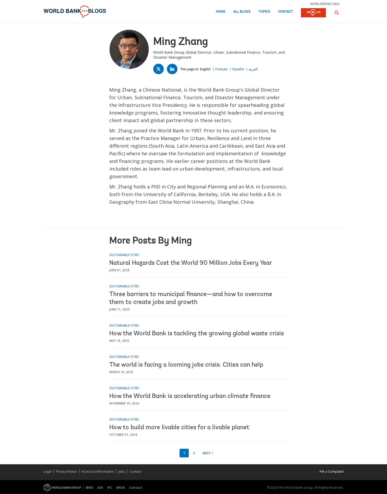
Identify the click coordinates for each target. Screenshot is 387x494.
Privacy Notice (66, 471)
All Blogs (242, 11)
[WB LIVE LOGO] (313, 13)
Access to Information (97, 471)
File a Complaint (332, 471)
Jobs (121, 471)
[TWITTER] (159, 70)
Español (238, 69)
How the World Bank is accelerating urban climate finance (189, 396)
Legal (47, 471)
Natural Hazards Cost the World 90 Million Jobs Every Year (190, 263)
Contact (285, 11)
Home (220, 11)
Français (221, 69)
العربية (253, 69)
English (205, 69)
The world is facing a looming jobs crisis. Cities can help (186, 365)
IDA (100, 487)
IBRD (89, 487)
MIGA (120, 487)
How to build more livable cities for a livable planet (179, 428)
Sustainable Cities (124, 255)
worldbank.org (325, 3)
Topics (264, 11)
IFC (109, 487)
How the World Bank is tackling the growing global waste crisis (196, 334)
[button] (337, 12)
